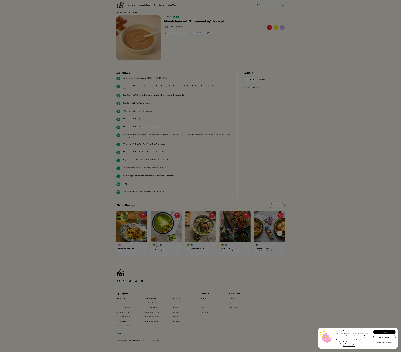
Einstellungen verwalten (384, 342)
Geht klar (384, 332)
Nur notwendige (384, 337)
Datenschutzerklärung (349, 346)
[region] (358, 338)
